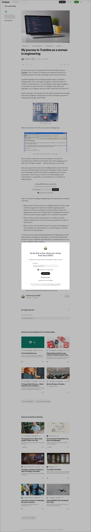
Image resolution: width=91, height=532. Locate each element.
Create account (45, 273)
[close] (68, 244)
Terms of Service (51, 284)
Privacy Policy (58, 284)
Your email (35, 263)
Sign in (51, 280)
